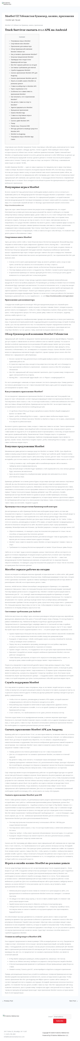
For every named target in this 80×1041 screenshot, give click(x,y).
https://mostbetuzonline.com (14, 205)
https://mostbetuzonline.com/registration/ (59, 296)
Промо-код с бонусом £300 (20, 126)
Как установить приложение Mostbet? (24, 54)
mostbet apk (10, 20)
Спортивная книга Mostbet (20, 44)
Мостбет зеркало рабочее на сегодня (24, 65)
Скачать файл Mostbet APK (20, 121)
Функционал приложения (19, 110)
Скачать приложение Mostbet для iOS (24, 78)
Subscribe (59, 1021)
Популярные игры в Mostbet (20, 41)
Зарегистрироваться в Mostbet (21, 107)
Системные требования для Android (23, 67)
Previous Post (7, 1001)
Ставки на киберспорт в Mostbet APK (23, 86)
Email (50, 1017)
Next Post (73, 1001)
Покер (13, 123)
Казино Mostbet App (18, 113)
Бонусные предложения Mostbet (22, 57)
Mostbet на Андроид (18, 134)
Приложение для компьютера (21, 46)
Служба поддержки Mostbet (20, 70)
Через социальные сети (19, 89)
